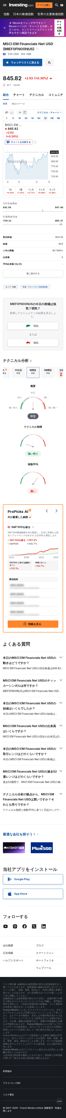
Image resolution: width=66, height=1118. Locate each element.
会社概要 (8, 945)
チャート (19, 94)
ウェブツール (43, 967)
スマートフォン (45, 952)
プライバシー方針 (12, 1083)
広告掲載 (8, 952)
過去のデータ (18, 103)
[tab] (18, 372)
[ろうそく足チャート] (7, 112)
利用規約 (7, 1071)
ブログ (40, 945)
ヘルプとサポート (13, 960)
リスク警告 (8, 1094)
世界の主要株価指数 (50, 14)
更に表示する (33, 273)
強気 (35, 342)
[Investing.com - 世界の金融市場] (21, 5)
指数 (7, 14)
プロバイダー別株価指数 (37, 287)
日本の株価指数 (23, 14)
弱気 (35, 325)
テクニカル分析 (16, 360)
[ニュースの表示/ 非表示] (25, 112)
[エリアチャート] (12, 112)
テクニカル (36, 94)
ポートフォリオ (45, 960)
